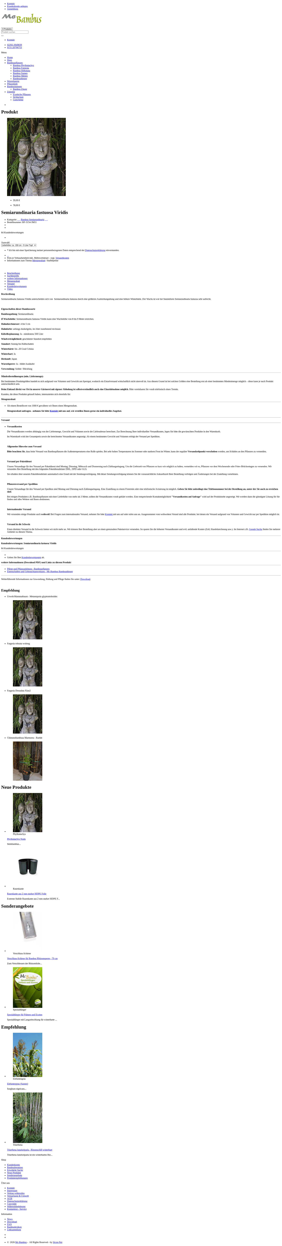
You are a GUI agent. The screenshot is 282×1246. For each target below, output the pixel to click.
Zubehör (11, 92)
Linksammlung (14, 1229)
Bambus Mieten (20, 76)
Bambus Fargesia (21, 68)
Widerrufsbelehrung (16, 1206)
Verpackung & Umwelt (18, 1196)
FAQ (9, 1224)
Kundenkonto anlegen (17, 6)
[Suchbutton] (2, 35)
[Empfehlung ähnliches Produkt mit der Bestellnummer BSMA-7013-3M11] (27, 638)
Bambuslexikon (14, 1227)
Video (10, 289)
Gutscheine (18, 99)
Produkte (7, 29)
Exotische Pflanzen (22, 94)
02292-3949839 (14, 45)
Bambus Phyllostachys (23, 65)
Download (85, 579)
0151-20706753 (14, 47)
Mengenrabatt (38, 260)
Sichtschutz (18, 97)
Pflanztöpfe (12, 84)
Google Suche (255, 529)
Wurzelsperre (13, 81)
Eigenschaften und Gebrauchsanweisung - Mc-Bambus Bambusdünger (40, 571)
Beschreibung (13, 273)
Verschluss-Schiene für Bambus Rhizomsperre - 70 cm (32, 958)
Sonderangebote (14, 1175)
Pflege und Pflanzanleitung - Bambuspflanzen (28, 569)
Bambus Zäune (20, 89)
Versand (11, 283)
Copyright (11, 1204)
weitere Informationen (17, 278)
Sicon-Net (57, 1242)
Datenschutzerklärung (95, 250)
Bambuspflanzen (15, 62)
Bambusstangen (14, 86)
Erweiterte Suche (15, 1170)
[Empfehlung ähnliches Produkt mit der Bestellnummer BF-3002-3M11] (27, 780)
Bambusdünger (20, 78)
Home (10, 57)
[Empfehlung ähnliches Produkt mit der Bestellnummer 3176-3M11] (27, 733)
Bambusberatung (15, 1167)
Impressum (12, 1190)
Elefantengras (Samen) (17, 1084)
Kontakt (11, 40)
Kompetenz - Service (17, 1209)
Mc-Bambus (21, 1242)
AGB (9, 1198)
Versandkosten (62, 258)
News (9, 1219)
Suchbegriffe (13, 276)
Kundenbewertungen (17, 286)
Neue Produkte (14, 1172)
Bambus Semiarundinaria (32, 219)
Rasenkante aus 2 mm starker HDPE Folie (26, 893)
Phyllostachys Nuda (16, 839)
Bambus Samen (20, 73)
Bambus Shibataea (21, 70)
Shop (9, 60)
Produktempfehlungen (17, 1178)
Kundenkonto (13, 1165)
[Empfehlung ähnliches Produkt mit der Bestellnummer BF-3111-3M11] (27, 685)
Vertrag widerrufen (16, 1193)
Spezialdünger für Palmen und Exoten (24, 1014)
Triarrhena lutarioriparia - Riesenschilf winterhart (29, 1150)
